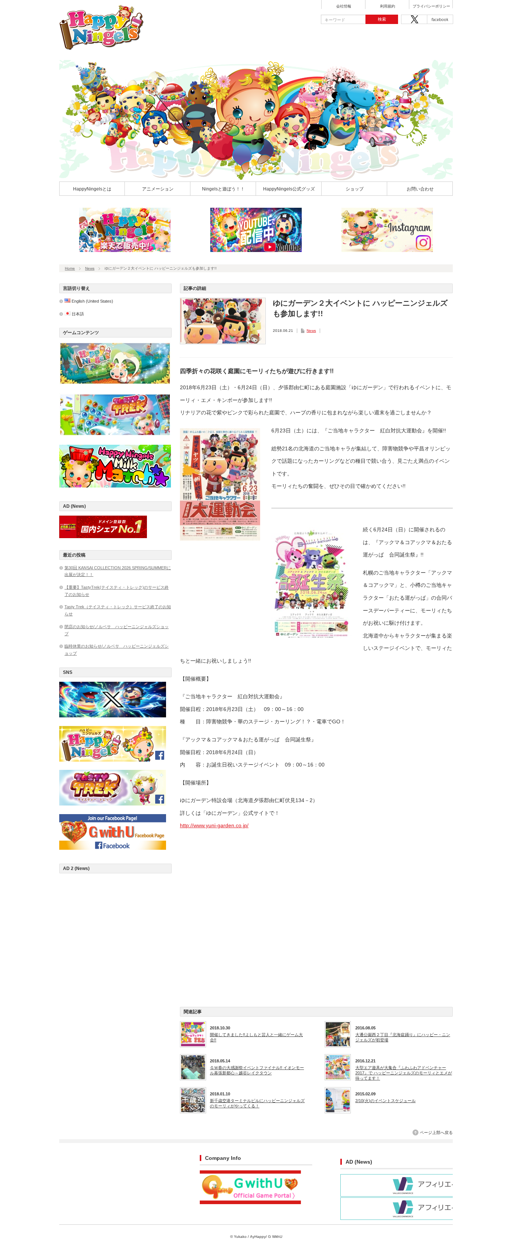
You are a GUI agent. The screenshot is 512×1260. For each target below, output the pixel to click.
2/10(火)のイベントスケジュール (385, 1100)
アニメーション (158, 189)
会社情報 (343, 6)
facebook (440, 19)
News (89, 268)
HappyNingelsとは (92, 189)
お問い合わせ (420, 189)
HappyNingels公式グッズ (289, 189)
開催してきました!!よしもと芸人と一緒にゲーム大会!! (256, 1037)
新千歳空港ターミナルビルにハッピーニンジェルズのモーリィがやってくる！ (257, 1103)
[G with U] (250, 1202)
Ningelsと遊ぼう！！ (223, 189)
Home (70, 268)
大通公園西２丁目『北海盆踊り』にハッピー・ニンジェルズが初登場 (402, 1037)
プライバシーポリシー (431, 6)
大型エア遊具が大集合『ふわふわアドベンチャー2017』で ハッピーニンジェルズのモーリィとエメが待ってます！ (403, 1073)
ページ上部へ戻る (436, 1132)
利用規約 (387, 6)
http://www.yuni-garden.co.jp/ (214, 825)
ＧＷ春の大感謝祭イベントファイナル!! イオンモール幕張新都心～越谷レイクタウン (257, 1070)
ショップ (355, 189)
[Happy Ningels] (102, 48)
